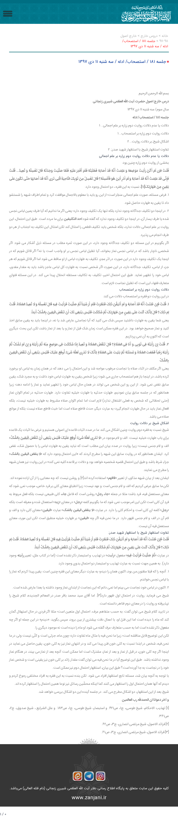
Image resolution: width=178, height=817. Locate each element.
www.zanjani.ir (89, 798)
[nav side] (7, 14)
